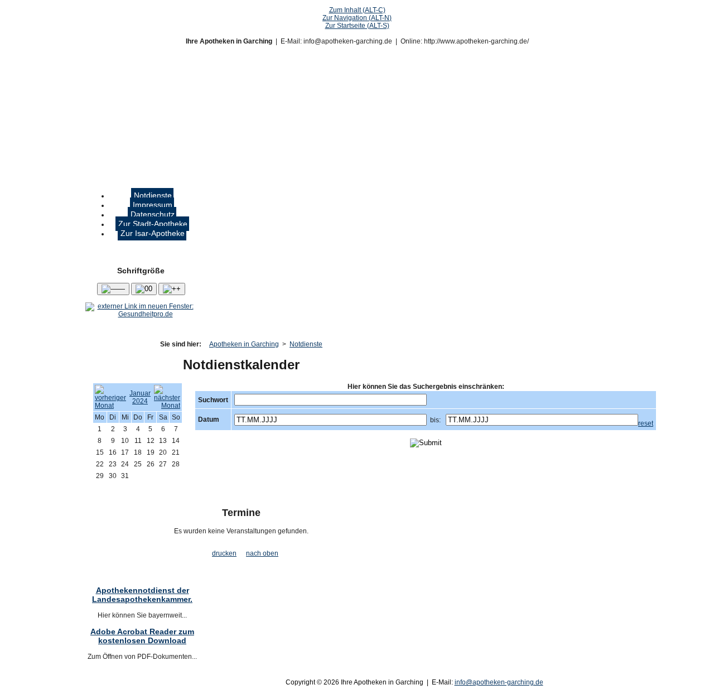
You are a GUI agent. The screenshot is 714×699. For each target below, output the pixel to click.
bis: (435, 420)
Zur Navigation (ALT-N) (357, 18)
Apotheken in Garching (244, 344)
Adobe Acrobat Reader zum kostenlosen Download (142, 636)
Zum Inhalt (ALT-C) (357, 10)
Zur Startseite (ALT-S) (357, 26)
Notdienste (306, 344)
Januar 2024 (140, 397)
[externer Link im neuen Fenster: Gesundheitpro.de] (140, 314)
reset (645, 423)
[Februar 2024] (167, 405)
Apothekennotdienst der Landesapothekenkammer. (142, 595)
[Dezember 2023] (110, 405)
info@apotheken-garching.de (499, 682)
